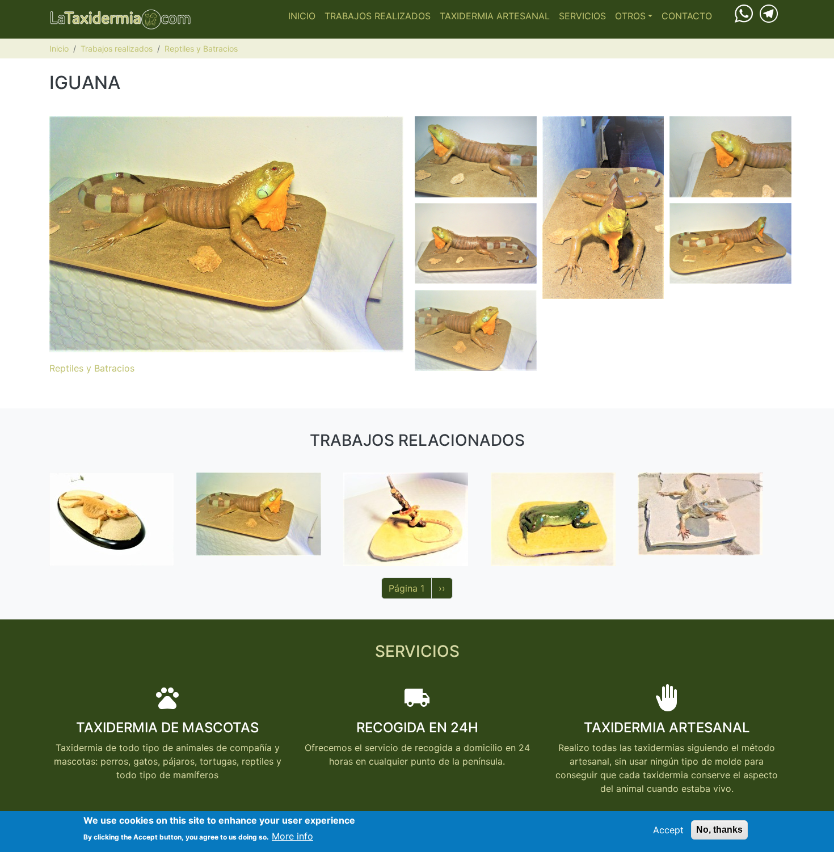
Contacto (687, 16)
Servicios (582, 16)
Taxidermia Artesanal (495, 16)
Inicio (301, 16)
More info (292, 836)
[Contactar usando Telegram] (769, 12)
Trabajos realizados (378, 16)
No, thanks (719, 829)
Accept (668, 830)
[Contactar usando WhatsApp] (744, 13)
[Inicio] (120, 19)
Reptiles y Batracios (201, 48)
